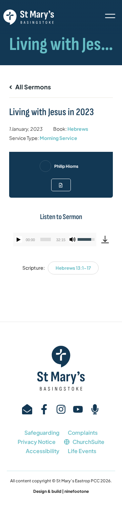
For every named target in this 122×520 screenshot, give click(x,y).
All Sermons (32, 87)
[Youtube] (78, 409)
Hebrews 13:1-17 (73, 268)
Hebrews (77, 129)
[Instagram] (61, 409)
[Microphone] (95, 409)
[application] (54, 239)
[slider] (45, 239)
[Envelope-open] (27, 409)
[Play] (18, 239)
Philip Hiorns (66, 166)
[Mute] (72, 239)
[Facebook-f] (44, 409)
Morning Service (58, 138)
